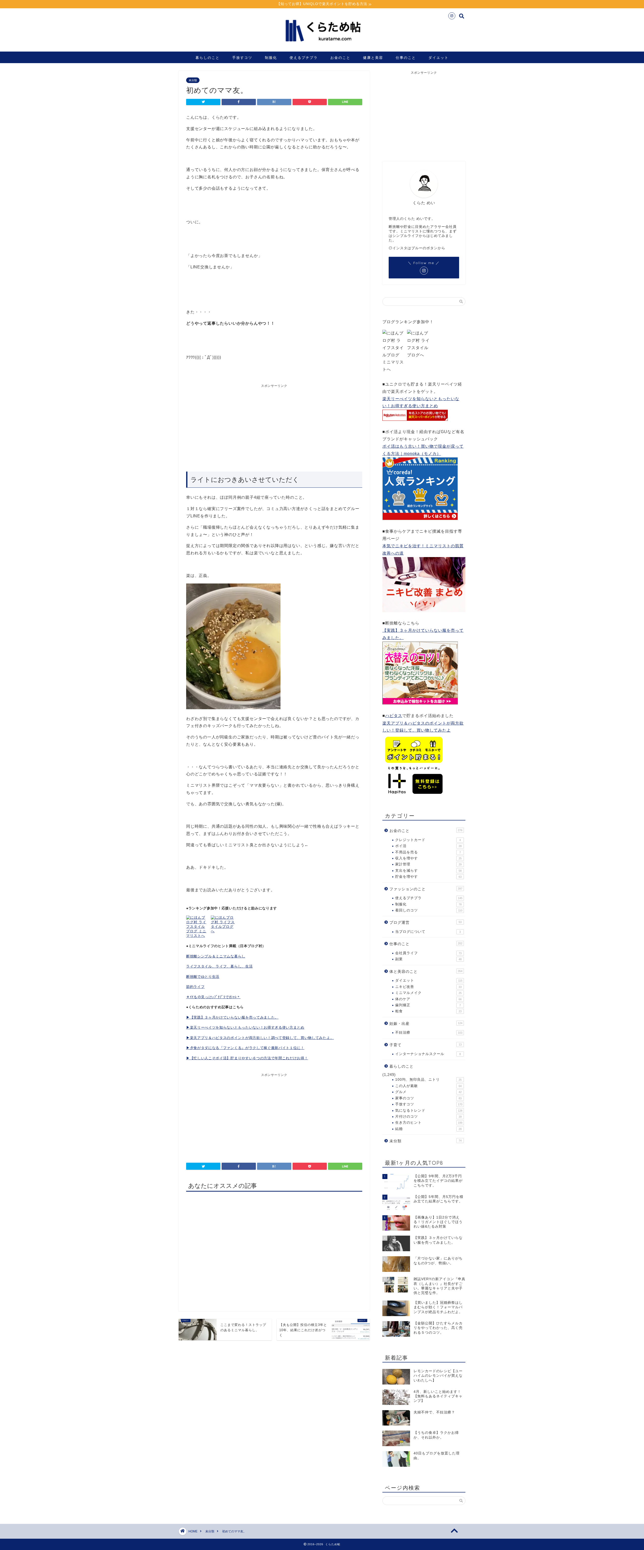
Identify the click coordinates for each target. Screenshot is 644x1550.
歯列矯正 (428, 1005)
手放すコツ (242, 57)
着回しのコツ (428, 910)
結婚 (428, 1129)
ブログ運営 (425, 922)
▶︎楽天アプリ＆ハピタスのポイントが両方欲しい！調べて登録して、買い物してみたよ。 (260, 1038)
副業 (428, 959)
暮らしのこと (207, 57)
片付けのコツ (428, 1116)
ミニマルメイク (428, 993)
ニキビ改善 (428, 987)
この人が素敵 (428, 1086)
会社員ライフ (428, 953)
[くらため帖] (322, 45)
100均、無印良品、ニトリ (428, 1079)
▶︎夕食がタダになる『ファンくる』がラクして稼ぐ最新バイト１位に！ (245, 1048)
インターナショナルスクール (428, 1054)
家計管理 (428, 864)
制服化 (271, 57)
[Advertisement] (230, 426)
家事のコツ (428, 1098)
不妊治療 (428, 1032)
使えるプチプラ (304, 57)
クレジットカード (428, 840)
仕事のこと (406, 57)
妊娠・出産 (425, 1023)
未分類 (193, 80)
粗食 (428, 1011)
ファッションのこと (425, 889)
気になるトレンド (428, 1110)
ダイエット (438, 57)
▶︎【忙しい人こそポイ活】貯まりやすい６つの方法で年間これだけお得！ (247, 1058)
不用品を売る (428, 852)
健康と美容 (373, 57)
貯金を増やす (428, 876)
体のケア (428, 999)
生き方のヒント (428, 1122)
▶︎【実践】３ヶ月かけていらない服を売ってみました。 (232, 1017)
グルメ (428, 1092)
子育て (425, 1045)
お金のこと (340, 57)
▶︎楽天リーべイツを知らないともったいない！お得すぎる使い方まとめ (245, 1027)
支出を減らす (428, 870)
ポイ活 (428, 846)
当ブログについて (428, 932)
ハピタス (393, 716)
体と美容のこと (425, 971)
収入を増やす (428, 858)
